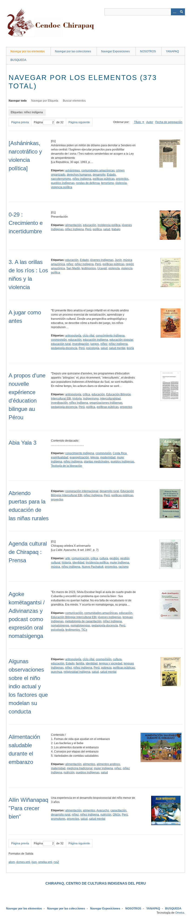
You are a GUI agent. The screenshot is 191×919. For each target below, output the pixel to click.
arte (67, 558)
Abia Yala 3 (22, 443)
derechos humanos (79, 174)
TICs (84, 629)
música (55, 566)
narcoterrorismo (61, 178)
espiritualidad (59, 457)
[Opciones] (174, 11)
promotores (58, 818)
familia (80, 663)
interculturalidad (110, 398)
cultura (103, 558)
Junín (118, 260)
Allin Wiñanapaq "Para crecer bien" (28, 808)
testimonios (89, 268)
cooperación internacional (81, 491)
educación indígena (95, 339)
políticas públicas (104, 178)
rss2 (56, 862)
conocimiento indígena (110, 335)
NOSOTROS (148, 51)
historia (77, 398)
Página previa (20, 122)
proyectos (122, 178)
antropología (73, 335)
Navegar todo (18, 100)
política (97, 229)
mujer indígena (119, 562)
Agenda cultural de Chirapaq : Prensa (28, 551)
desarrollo (99, 174)
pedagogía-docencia (64, 348)
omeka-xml (45, 862)
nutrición (69, 772)
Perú (88, 229)
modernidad (108, 457)
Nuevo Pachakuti (92, 566)
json (34, 862)
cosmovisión (59, 339)
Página (38, 122)
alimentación (73, 225)
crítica (86, 394)
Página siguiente (79, 122)
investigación (80, 344)
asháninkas (72, 170)
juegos (94, 344)
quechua (56, 671)
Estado (111, 174)
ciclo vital (88, 335)
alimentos (89, 764)
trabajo (116, 229)
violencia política (61, 187)
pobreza (106, 667)
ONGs (116, 814)
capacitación (118, 810)
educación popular (121, 339)
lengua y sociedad (110, 663)
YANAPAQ (172, 51)
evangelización (79, 457)
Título (138, 122)
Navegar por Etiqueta (44, 100)
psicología (92, 348)
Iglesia (94, 457)
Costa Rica (120, 453)
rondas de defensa (88, 183)
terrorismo (107, 183)
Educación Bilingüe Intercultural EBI (73, 617)
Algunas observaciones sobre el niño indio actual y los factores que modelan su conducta (28, 686)
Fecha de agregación (168, 122)
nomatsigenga (60, 625)
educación (89, 225)
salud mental (117, 348)
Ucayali (102, 268)
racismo (124, 566)
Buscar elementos (74, 100)
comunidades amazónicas (98, 170)
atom (12, 862)
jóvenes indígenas (101, 260)
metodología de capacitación (83, 621)
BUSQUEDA (18, 60)
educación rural (61, 344)
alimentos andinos (108, 764)
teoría (130, 348)
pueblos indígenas (63, 183)
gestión (114, 558)
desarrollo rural (109, 491)
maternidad (58, 768)
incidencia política (109, 225)
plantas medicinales (96, 461)
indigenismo (91, 398)
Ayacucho (102, 810)
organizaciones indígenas (105, 402)
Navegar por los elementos (27, 51)
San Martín (73, 268)
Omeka (179, 912)
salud (106, 229)
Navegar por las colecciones (73, 51)
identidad (78, 562)
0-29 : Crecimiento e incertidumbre (26, 222)
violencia (121, 183)
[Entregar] (181, 11)
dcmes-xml (23, 862)
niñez (69, 264)
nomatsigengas (80, 625)
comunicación (80, 558)
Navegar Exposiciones (115, 51)
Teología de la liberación (66, 465)
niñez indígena (81, 178)
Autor (149, 122)
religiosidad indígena (77, 671)
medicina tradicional (79, 768)
